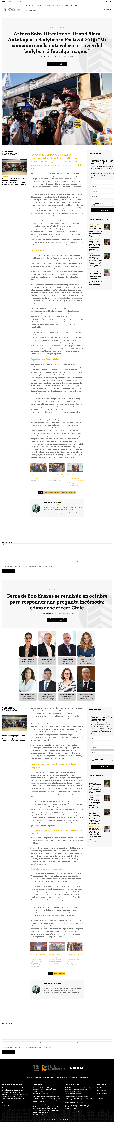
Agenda (91, 253)
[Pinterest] (57, 64)
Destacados (36, 1093)
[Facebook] (104, 1)
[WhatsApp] (61, 64)
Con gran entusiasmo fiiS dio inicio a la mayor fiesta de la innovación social (57, 476)
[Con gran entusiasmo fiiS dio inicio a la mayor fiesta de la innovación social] (57, 467)
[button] (27, 14)
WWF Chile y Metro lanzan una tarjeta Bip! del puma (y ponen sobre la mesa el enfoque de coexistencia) (78, 1089)
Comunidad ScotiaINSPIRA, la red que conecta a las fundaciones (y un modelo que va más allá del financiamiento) (14, 181)
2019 (51, 27)
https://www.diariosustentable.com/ (53, 505)
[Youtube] (111, 1)
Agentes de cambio (70, 1093)
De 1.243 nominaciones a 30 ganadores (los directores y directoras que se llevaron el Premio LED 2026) (78, 1106)
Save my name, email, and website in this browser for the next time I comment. (29, 566)
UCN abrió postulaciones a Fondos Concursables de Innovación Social (38, 476)
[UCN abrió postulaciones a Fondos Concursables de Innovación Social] (38, 467)
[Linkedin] (65, 64)
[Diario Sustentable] (37, 508)
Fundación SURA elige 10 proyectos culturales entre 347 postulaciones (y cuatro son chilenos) (45, 1089)
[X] (109, 1)
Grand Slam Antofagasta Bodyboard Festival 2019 (59, 492)
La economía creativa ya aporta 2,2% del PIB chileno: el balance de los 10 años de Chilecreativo (95, 246)
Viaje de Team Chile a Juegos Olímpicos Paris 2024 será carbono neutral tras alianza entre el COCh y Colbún (75, 478)
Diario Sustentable (50, 57)
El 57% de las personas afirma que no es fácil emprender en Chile (28, 529)
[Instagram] (106, 1)
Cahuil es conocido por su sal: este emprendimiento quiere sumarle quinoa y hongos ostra (95, 231)
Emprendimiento (94, 224)
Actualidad (60, 27)
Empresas (5, 176)
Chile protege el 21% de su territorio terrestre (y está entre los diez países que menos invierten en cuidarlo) (78, 1098)
